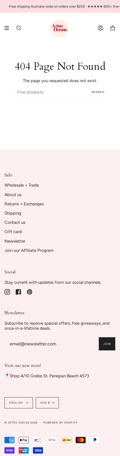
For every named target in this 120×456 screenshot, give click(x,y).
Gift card (13, 231)
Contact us (14, 222)
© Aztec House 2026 (21, 422)
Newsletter (14, 241)
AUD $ (45, 402)
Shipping (12, 213)
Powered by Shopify (60, 422)
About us (12, 194)
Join (107, 343)
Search (98, 92)
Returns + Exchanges (24, 203)
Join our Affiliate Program (29, 250)
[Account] (100, 28)
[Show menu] (8, 28)
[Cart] (113, 28)
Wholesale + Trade (21, 185)
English (16, 402)
